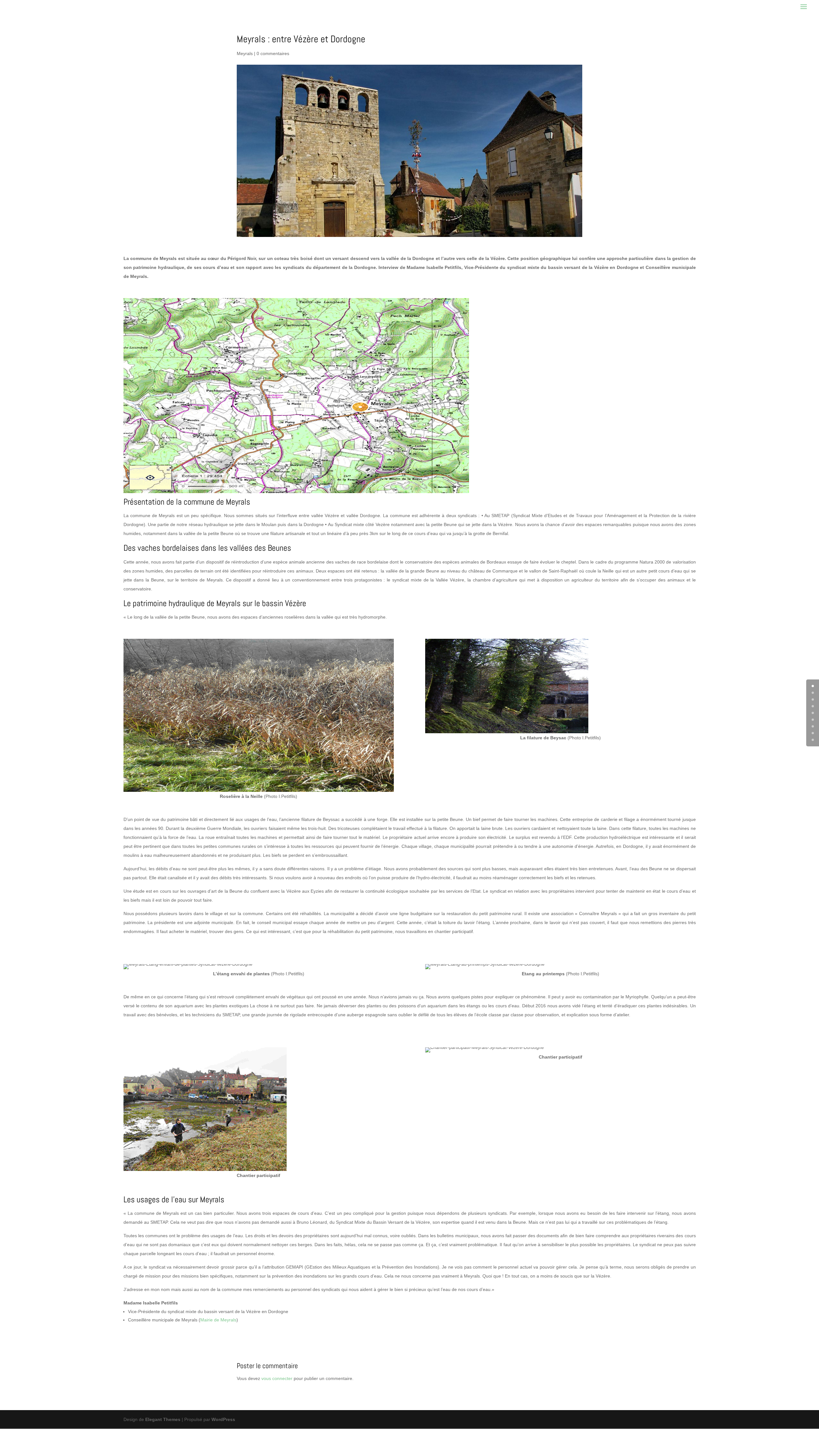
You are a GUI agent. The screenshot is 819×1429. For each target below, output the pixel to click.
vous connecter (276, 1378)
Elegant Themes (162, 1419)
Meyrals (245, 53)
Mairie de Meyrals (218, 1319)
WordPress (223, 1419)
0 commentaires (273, 53)
